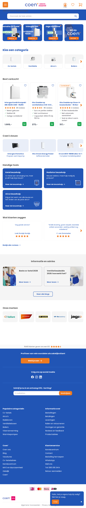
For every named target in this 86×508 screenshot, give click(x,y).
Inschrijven (65, 393)
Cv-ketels (7, 412)
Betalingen (50, 416)
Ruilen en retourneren (54, 423)
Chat (55, 502)
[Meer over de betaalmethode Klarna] (46, 489)
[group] (16, 148)
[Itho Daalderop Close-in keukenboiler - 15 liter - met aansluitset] (70, 92)
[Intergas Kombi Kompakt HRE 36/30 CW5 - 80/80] (15, 92)
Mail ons (48, 464)
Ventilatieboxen (10, 423)
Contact (49, 453)
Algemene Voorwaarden (30, 505)
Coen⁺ (5, 474)
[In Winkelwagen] (24, 124)
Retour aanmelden (53, 471)
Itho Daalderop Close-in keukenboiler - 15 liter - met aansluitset (70, 103)
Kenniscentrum (9, 464)
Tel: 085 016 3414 (52, 467)
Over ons (7, 449)
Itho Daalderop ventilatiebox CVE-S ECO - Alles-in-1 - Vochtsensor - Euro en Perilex (43, 103)
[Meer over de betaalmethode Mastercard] (39, 489)
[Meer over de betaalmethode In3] (53, 489)
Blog (4, 453)
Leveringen (50, 420)
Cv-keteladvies (9, 460)
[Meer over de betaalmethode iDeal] (32, 489)
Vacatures (7, 456)
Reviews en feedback (54, 430)
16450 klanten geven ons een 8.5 (37, 346)
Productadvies (51, 434)
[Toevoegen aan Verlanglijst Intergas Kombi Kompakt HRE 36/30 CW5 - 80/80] (25, 85)
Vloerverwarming (10, 430)
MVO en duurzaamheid (13, 467)
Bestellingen (50, 412)
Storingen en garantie (54, 427)
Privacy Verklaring (49, 505)
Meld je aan (33, 360)
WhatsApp (50, 460)
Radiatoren (7, 420)
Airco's (6, 416)
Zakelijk (6, 471)
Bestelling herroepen (54, 456)
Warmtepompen (10, 434)
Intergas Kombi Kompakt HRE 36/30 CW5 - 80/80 (15, 103)
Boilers (6, 427)
